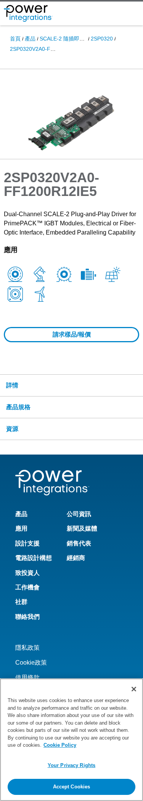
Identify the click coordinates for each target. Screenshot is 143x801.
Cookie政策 (31, 662)
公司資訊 (79, 514)
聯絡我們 (27, 616)
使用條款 (27, 677)
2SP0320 (102, 39)
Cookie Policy (59, 745)
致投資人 (27, 573)
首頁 (15, 39)
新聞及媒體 (82, 528)
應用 (21, 528)
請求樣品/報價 (72, 334)
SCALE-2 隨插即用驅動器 (70, 39)
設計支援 (27, 543)
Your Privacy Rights (71, 765)
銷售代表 (79, 543)
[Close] (133, 689)
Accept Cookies (71, 787)
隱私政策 (27, 647)
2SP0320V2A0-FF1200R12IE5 (47, 49)
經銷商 (76, 558)
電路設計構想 (33, 558)
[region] (71, 739)
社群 (21, 602)
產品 (30, 39)
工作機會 (27, 587)
